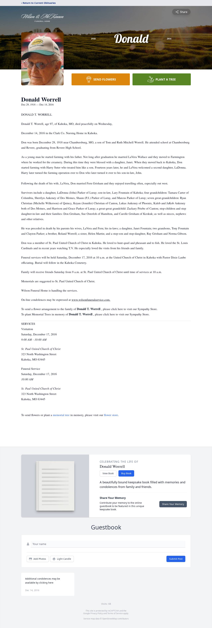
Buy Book (126, 473)
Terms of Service (115, 613)
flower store (111, 415)
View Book (108, 473)
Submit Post (176, 558)
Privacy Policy (96, 613)
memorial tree (61, 415)
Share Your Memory (173, 504)
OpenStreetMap (109, 618)
